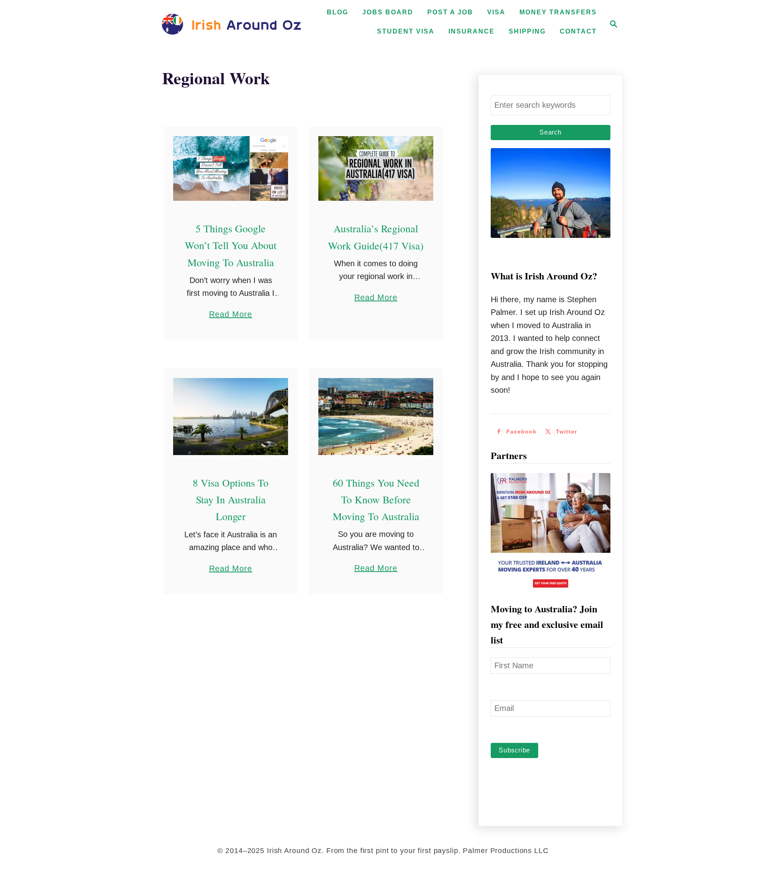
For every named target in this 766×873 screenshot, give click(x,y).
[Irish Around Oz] (231, 24)
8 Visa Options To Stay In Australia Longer (230, 499)
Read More (230, 315)
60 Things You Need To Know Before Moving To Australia (376, 499)
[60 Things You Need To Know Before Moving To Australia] (376, 416)
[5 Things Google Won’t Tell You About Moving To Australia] (230, 168)
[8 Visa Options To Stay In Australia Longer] (230, 416)
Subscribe (514, 750)
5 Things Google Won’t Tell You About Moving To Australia (230, 245)
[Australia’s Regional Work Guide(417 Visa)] (376, 168)
